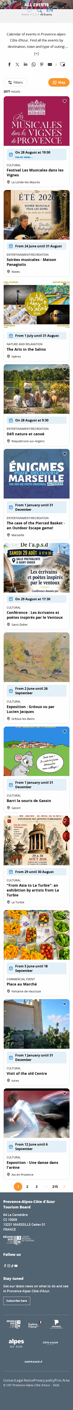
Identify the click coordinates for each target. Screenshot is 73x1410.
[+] (36, 53)
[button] (39, 10)
